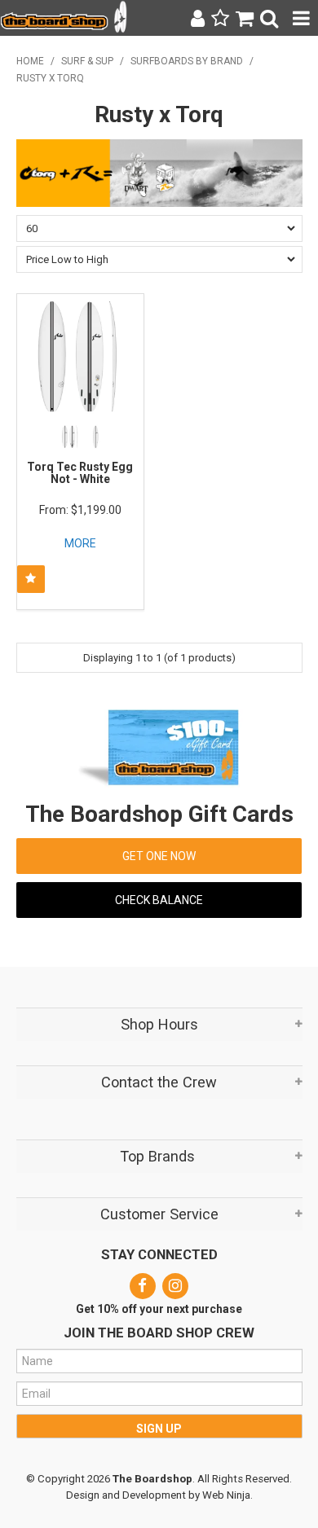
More (80, 543)
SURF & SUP (87, 61)
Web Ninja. (227, 1495)
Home (30, 61)
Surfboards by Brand (186, 61)
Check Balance (159, 900)
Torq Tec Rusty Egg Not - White (80, 472)
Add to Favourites (31, 579)
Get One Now (159, 856)
